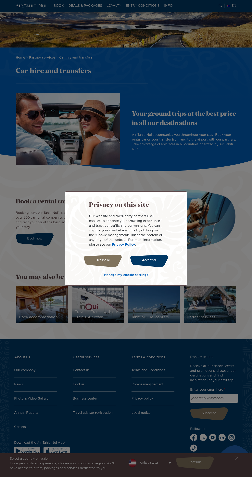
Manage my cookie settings (126, 275)
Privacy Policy (123, 244)
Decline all (102, 260)
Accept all (149, 260)
